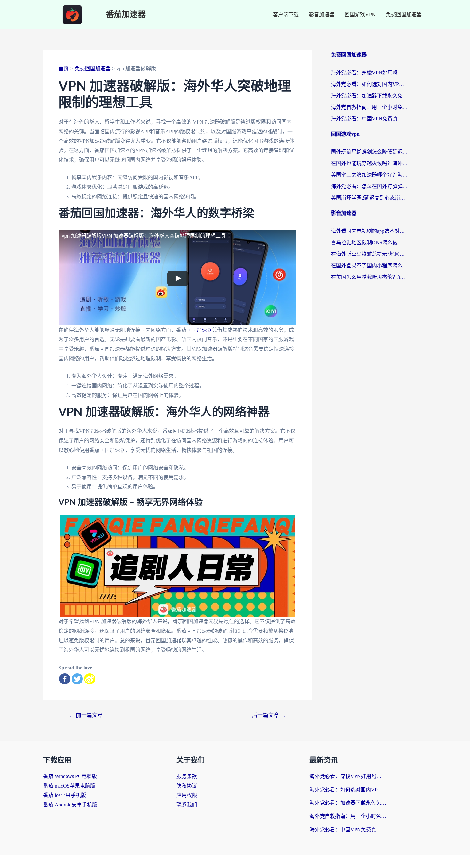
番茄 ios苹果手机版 (64, 795)
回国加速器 (199, 330)
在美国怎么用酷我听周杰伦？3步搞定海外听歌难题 (369, 277)
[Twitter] (77, 678)
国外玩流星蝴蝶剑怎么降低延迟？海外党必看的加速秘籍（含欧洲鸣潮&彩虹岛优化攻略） (369, 152)
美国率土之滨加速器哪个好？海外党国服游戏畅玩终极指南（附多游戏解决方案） (369, 175)
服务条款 (186, 776)
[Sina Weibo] (89, 678)
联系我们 (186, 804)
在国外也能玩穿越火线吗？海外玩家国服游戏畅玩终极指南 (369, 163)
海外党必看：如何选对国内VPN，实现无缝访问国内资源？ (369, 84)
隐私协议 (186, 786)
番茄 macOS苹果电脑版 (69, 786)
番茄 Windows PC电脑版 (70, 776)
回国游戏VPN (360, 14)
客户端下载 (286, 14)
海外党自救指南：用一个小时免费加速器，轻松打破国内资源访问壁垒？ (369, 107)
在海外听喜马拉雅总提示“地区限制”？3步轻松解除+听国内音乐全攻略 (369, 254)
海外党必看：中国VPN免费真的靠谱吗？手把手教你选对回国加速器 (369, 118)
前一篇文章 (86, 715)
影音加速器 (321, 14)
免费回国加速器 (404, 14)
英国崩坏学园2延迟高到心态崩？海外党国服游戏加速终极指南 (369, 198)
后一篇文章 (269, 715)
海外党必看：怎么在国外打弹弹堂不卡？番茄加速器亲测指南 (369, 186)
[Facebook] (64, 678)
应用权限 (186, 795)
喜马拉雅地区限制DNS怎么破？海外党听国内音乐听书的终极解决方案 (369, 242)
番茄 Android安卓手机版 (70, 804)
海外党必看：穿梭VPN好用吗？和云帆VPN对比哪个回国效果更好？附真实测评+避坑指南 (369, 72)
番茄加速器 (126, 15)
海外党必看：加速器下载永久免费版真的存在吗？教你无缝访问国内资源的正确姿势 (369, 95)
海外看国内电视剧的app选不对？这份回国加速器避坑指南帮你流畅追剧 (369, 231)
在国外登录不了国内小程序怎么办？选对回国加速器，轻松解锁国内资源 (369, 265)
